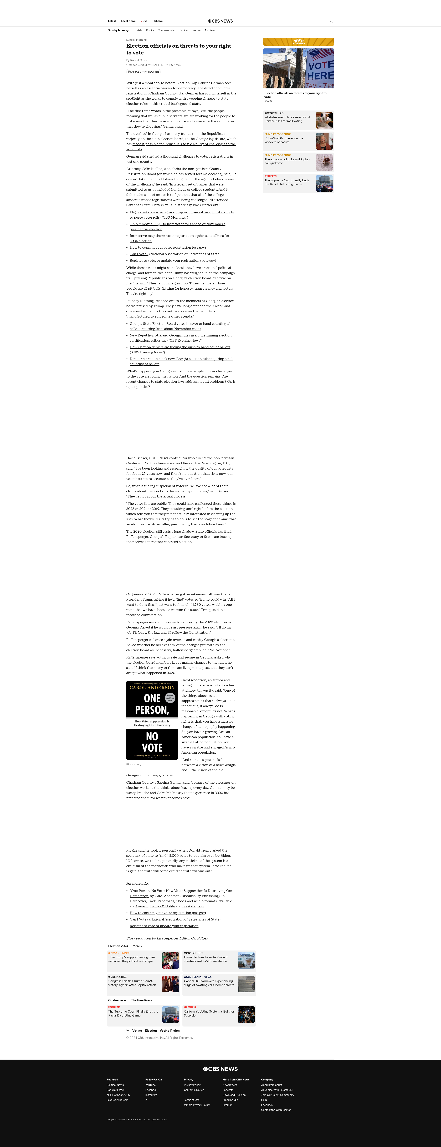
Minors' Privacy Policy (197, 1105)
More (136, 946)
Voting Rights (170, 1031)
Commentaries (166, 30)
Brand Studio (230, 1100)
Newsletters (230, 1085)
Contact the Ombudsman (276, 1110)
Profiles (184, 30)
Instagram (151, 1095)
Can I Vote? (139, 254)
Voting (137, 1031)
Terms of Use (191, 1100)
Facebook (151, 1090)
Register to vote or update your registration (164, 926)
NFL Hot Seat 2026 (118, 1095)
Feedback (267, 1105)
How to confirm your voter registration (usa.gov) (168, 913)
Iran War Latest (115, 1090)
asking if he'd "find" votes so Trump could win (190, 599)
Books (150, 30)
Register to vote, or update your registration (164, 260)
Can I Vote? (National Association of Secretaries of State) (175, 919)
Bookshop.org (193, 906)
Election (151, 1031)
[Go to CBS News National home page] (220, 21)
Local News (128, 21)
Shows (158, 21)
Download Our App (234, 1095)
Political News (115, 1085)
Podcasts (228, 1090)
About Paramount (271, 1085)
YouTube (150, 1085)
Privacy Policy (192, 1085)
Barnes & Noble (162, 906)
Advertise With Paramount (277, 1090)
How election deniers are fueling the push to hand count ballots (180, 347)
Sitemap (227, 1105)
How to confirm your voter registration (160, 247)
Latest (112, 21)
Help (264, 1100)
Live (145, 21)
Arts (139, 30)
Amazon (141, 906)
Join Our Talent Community (277, 1095)
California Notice (194, 1090)
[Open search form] (331, 21)
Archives (210, 30)
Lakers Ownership (117, 1100)
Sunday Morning (118, 30)
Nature (196, 30)
